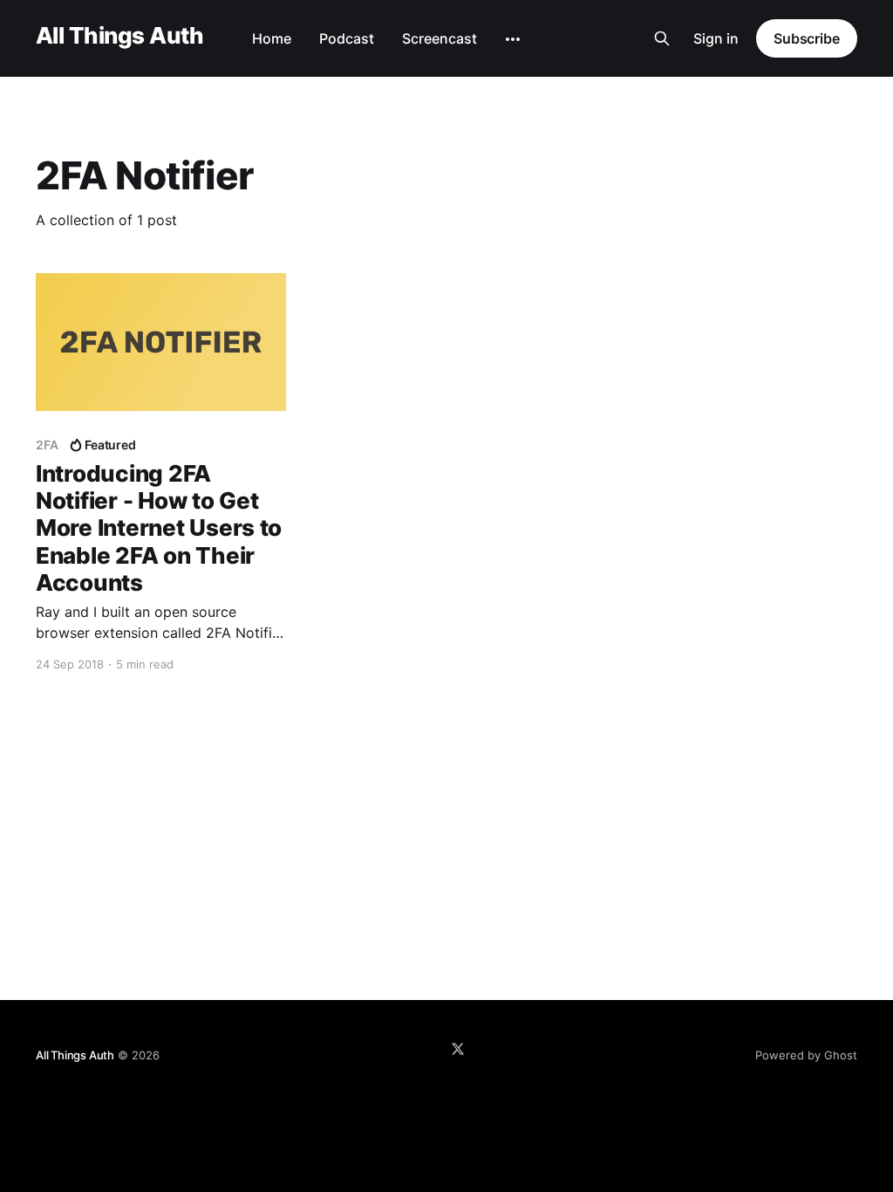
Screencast (439, 38)
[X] (458, 1049)
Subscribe (807, 38)
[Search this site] (662, 38)
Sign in (716, 38)
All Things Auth (119, 36)
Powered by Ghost (806, 1055)
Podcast (346, 38)
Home (271, 38)
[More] (513, 39)
